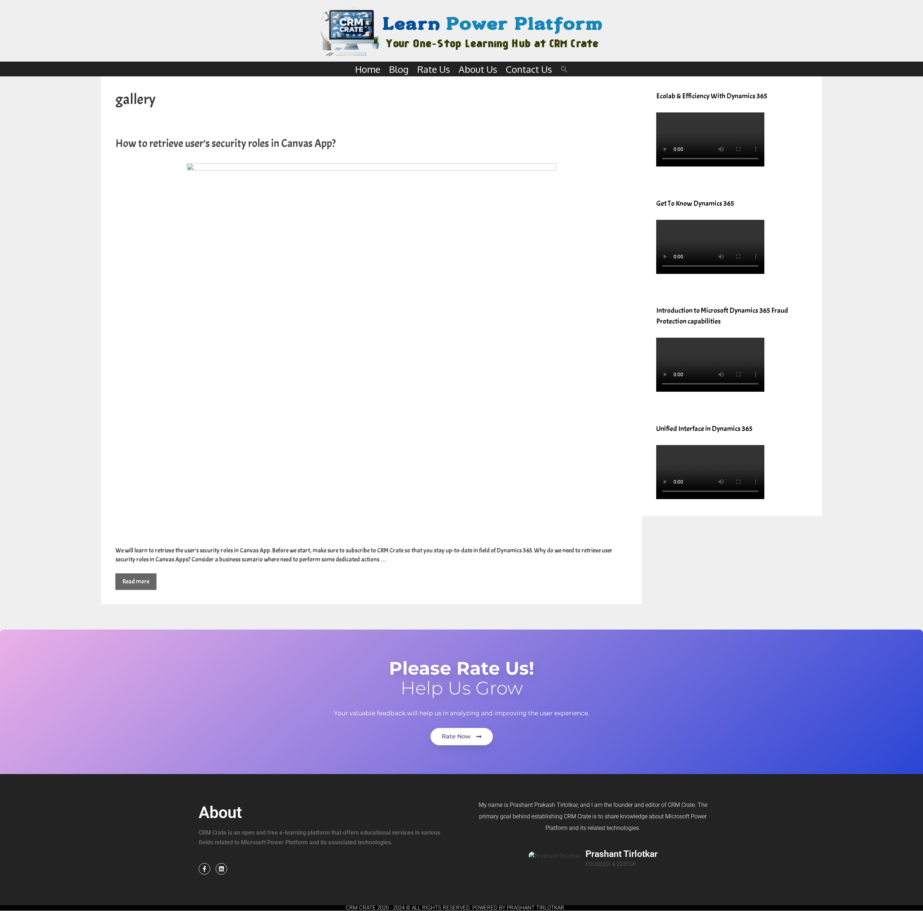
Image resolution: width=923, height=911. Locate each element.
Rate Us (433, 69)
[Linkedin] (221, 869)
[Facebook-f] (204, 869)
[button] (564, 69)
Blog (398, 69)
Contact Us (529, 69)
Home (367, 69)
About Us (478, 69)
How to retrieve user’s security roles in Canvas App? (225, 143)
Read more (136, 581)
